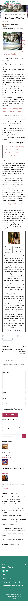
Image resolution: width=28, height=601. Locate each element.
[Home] (3, 14)
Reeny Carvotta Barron (12, 24)
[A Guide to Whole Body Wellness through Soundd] (5, 478)
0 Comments (20, 28)
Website (5, 403)
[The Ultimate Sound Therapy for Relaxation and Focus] (5, 462)
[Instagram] (11, 331)
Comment (6, 372)
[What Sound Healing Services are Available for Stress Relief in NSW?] (5, 446)
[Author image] (3, 25)
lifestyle (13, 28)
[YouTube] (15, 331)
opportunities (6, 335)
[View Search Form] (24, 2)
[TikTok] (13, 331)
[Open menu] (2, 2)
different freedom (16, 169)
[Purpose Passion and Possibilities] (12, 2)
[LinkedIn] (18, 331)
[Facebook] (8, 331)
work (10, 339)
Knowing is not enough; (12, 143)
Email (5, 398)
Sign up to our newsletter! (11, 419)
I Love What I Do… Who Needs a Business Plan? (21, 350)
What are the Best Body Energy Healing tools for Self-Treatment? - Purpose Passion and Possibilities (14, 510)
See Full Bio (13, 327)
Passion (14, 335)
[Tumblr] (20, 331)
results (5, 339)
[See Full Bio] (17, 328)
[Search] (24, 436)
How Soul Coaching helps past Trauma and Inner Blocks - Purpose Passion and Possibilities (13, 499)
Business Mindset (6, 28)
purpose (20, 335)
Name (5, 392)
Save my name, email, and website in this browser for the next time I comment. (14, 409)
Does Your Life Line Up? (7, 349)
